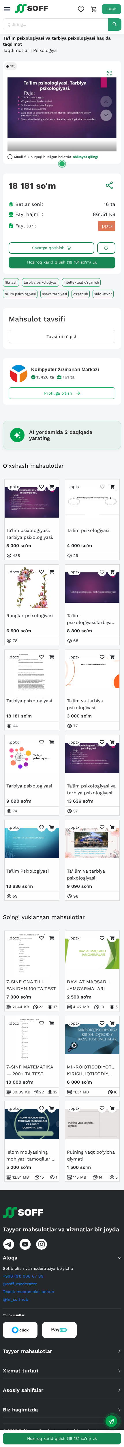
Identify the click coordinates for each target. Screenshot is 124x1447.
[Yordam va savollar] (111, 1421)
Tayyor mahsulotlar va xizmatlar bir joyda (61, 1229)
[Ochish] (62, 164)
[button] (62, 1257)
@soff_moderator (20, 1284)
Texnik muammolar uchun (28, 1291)
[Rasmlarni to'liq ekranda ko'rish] (109, 72)
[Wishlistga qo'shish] (106, 248)
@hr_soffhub (15, 1299)
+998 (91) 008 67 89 (23, 1276)
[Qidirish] (114, 24)
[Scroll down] (106, 115)
